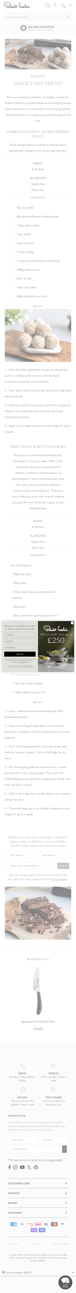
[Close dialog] (72, 622)
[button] (65, 1282)
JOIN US (20, 654)
